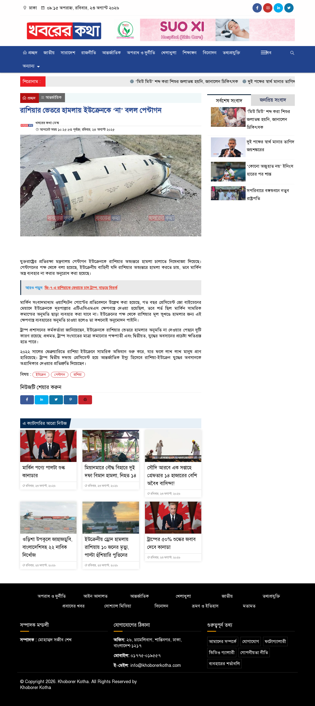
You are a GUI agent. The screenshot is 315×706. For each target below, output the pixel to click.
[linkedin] (278, 8)
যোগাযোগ (250, 641)
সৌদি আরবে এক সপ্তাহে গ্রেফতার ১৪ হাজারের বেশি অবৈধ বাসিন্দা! (172, 476)
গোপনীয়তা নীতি (254, 652)
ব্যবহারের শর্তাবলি (224, 663)
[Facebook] (27, 399)
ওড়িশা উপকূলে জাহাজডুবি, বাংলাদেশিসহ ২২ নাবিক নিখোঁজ (47, 547)
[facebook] (257, 8)
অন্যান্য (28, 66)
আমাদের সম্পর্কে (222, 641)
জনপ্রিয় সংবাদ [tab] (273, 100)
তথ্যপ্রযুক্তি (231, 52)
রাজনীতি (88, 52)
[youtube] (267, 8)
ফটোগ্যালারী (275, 641)
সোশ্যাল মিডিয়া (117, 606)
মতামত (249, 606)
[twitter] (289, 8)
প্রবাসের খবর (74, 606)
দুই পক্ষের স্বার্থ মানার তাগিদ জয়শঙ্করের (266, 81)
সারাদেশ (68, 52)
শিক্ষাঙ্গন (190, 52)
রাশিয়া (77, 375)
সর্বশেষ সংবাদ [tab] (229, 101)
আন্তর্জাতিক (111, 52)
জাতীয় (49, 52)
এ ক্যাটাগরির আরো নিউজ (45, 423)
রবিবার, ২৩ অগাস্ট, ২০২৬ (40, 486)
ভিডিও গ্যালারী (222, 652)
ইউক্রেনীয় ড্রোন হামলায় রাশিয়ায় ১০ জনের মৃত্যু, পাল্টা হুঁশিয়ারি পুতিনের (107, 547)
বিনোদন (210, 52)
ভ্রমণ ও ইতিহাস (205, 606)
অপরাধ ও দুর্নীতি (141, 52)
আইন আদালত (95, 596)
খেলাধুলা (168, 52)
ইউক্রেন (41, 375)
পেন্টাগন (59, 375)
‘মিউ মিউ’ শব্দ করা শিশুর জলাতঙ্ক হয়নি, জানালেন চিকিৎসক (172, 81)
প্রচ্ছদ (32, 52)
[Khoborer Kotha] (64, 29)
